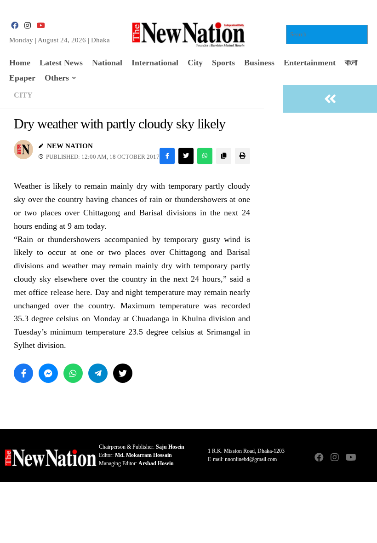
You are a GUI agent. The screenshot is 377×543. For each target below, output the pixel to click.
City (23, 95)
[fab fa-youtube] (40, 25)
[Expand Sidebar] (330, 99)
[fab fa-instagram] (27, 25)
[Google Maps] (366, 458)
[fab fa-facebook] (14, 25)
